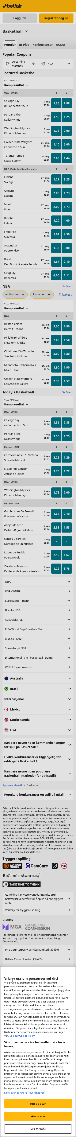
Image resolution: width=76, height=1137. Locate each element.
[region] (38, 1051)
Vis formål (37, 1129)
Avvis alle (38, 1116)
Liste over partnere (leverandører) (24, 1092)
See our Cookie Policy (22, 1035)
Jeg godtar (38, 1104)
